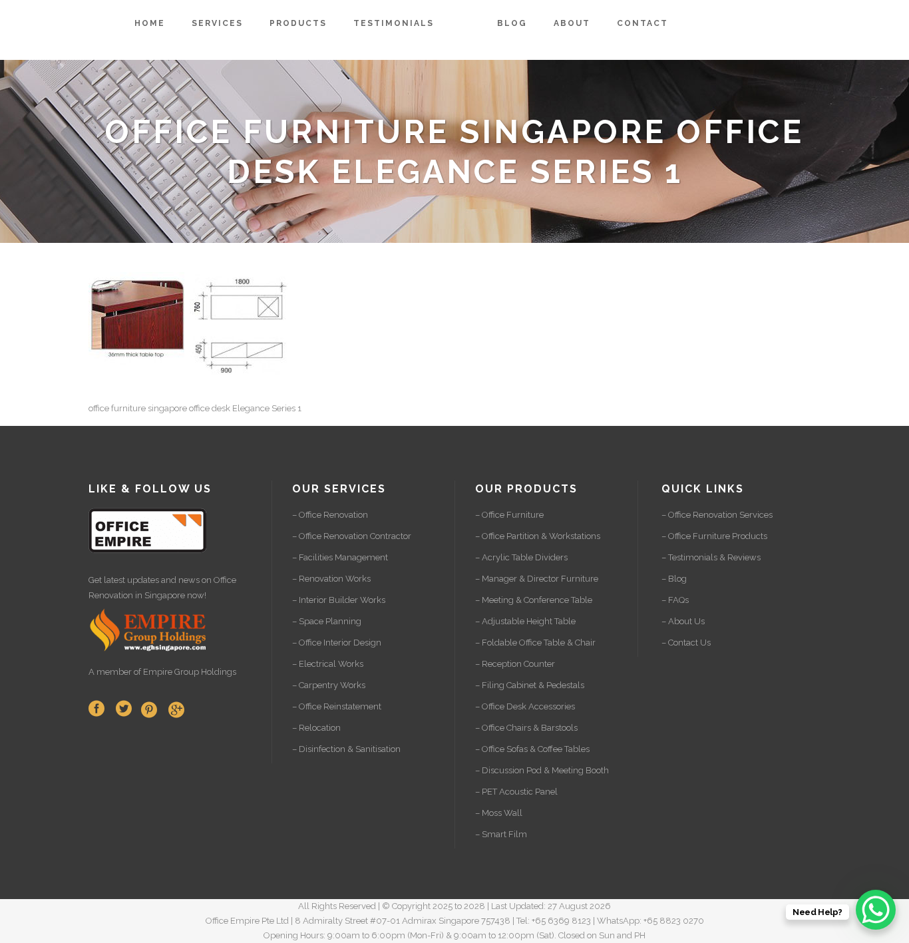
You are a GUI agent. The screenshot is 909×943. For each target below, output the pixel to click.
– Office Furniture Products (714, 536)
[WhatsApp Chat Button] (876, 910)
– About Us (683, 621)
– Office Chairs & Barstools (526, 728)
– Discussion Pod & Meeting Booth (542, 770)
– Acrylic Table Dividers (521, 557)
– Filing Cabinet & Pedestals (529, 685)
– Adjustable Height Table (525, 621)
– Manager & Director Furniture (536, 579)
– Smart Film (501, 834)
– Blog (674, 579)
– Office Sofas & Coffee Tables (532, 749)
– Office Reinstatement (336, 706)
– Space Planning (326, 621)
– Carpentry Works (328, 685)
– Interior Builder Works (338, 600)
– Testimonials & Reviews (711, 557)
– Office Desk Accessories (525, 706)
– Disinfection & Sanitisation (346, 749)
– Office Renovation (330, 515)
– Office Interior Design (336, 643)
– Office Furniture (509, 515)
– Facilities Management (340, 557)
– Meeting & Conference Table (533, 600)
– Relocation (316, 728)
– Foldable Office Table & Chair (535, 643)
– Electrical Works (327, 664)
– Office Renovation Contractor (351, 536)
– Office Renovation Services (717, 515)
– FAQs (675, 600)
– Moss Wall (498, 813)
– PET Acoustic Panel (516, 792)
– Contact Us (686, 643)
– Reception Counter (515, 664)
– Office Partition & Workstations (537, 536)
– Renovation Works (331, 579)
